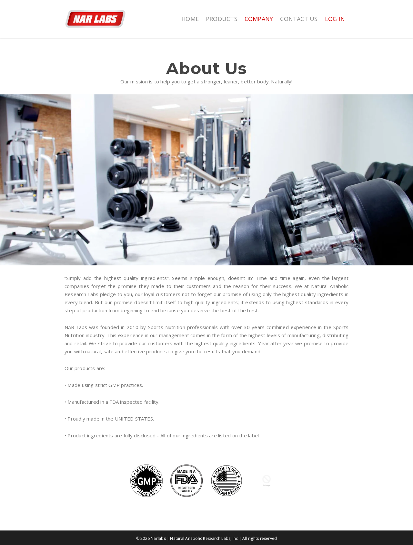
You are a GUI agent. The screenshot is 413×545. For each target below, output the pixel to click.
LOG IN (335, 19)
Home (190, 19)
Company (259, 19)
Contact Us (298, 19)
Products (221, 19)
